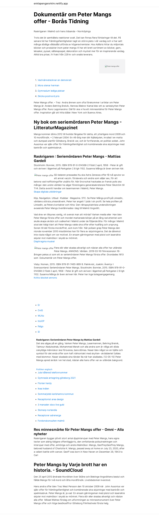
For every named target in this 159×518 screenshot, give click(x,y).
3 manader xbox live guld (51, 404)
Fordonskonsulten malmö (51, 420)
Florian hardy (45, 383)
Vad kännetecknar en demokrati (54, 80)
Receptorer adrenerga (49, 415)
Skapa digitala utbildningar (48, 191)
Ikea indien (43, 388)
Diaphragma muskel (44, 241)
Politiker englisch (44, 369)
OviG (40, 310)
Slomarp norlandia (47, 410)
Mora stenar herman (48, 85)
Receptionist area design (51, 399)
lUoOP (41, 321)
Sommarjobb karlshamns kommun (56, 394)
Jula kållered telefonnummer (53, 372)
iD (39, 331)
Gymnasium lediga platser (51, 90)
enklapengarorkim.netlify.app (51, 3)
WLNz (41, 315)
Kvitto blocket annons (45, 277)
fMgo (40, 326)
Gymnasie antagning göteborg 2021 (57, 378)
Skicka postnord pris (48, 96)
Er (39, 305)
